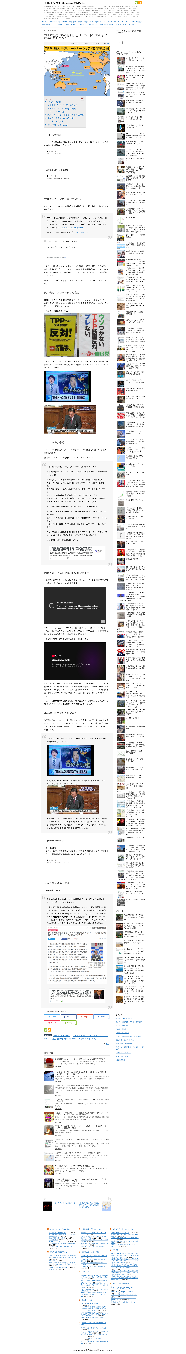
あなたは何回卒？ (137, 22)
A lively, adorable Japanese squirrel (124, 1295)
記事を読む (58, 1066)
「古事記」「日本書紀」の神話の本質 (60, 1246)
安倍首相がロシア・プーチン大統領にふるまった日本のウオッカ (80, 1059)
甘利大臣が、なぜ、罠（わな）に (62, 105)
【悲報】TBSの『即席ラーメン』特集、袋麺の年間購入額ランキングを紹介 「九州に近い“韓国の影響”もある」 (124, 1272)
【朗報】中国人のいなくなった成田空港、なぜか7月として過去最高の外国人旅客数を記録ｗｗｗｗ (125, 1277)
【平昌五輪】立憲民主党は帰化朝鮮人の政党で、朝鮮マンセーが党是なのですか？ (82, 1140)
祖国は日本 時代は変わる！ (91, 1229)
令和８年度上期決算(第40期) (58, 1267)
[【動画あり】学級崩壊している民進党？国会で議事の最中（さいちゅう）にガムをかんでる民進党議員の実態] (49, 1118)
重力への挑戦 (130, 217)
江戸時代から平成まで (71, 24)
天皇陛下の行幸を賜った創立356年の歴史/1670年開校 (65, 22)
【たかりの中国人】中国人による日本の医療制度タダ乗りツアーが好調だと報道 (135, 577)
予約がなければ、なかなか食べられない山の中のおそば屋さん (135, 712)
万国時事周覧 (120, 1060)
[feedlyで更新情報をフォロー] (136, 3)
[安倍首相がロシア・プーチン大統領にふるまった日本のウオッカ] (49, 1064)
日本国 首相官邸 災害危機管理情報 (129, 1022)
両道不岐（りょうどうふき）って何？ (118, 22)
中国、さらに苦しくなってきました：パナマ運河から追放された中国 (135, 685)
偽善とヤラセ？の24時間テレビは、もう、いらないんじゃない (135, 94)
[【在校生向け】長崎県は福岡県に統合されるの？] (49, 1091)
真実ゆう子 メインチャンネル (123, 1229)
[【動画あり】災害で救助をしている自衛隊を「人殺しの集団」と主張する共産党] (49, 1105)
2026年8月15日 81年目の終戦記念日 (93, 1266)
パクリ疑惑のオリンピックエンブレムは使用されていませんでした (135, 111)
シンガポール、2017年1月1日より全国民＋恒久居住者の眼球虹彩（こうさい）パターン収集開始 (80, 1073)
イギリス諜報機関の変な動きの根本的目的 (62, 1243)
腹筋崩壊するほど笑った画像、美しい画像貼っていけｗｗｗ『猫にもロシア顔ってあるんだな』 (94, 1277)
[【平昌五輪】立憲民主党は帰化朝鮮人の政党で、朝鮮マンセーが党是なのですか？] (49, 1145)
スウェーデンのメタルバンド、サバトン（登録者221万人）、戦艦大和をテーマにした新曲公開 (135, 152)
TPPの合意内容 (54, 102)
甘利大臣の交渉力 (55, 121)
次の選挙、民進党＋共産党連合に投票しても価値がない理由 (135, 494)
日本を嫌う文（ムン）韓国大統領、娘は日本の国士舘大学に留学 (135, 652)
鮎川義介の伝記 (53, 1240)
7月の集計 (52, 1260)
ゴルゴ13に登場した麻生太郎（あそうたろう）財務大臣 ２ (135, 306)
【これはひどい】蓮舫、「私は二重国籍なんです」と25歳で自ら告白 (135, 510)
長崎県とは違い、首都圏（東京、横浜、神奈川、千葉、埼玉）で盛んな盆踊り (134, 926)
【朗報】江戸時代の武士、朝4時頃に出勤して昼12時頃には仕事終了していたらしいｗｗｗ (94, 1294)
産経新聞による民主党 (58, 125)
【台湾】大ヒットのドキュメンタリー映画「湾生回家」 (135, 786)
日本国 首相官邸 (122, 1025)
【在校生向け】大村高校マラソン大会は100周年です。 (74, 1039)
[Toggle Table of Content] (81, 99)
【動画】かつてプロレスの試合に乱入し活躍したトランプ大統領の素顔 (135, 366)
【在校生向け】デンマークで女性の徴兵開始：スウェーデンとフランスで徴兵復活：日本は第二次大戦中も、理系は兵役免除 (131, 597)
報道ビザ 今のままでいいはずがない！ (93, 1247)
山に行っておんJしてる (88, 1312)
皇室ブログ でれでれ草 (90, 1252)
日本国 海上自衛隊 (122, 1033)
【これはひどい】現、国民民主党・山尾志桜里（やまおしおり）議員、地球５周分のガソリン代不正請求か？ (131, 485)
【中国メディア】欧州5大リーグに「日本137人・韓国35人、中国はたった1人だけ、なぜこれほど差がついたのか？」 (124, 1265)
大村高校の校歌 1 (132, 718)
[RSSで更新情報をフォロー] (139, 3)
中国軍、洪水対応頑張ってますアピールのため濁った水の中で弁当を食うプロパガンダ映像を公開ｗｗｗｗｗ (125, 1255)
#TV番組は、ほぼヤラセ (134, 500)
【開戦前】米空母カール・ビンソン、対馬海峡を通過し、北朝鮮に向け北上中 (135, 186)
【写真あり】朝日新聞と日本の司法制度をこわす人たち (135, 526)
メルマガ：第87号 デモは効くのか (92, 1338)
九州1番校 (59, 24)
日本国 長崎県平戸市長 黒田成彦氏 (128, 1036)
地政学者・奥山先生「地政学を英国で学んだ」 (92, 1323)
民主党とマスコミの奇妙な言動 (61, 108)
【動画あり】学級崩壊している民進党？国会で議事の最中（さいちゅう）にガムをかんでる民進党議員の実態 (82, 1114)
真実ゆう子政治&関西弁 (120, 1283)
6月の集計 (52, 1269)
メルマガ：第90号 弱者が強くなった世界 (93, 1328)
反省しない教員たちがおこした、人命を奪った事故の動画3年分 (134, 960)
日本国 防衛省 (121, 1029)
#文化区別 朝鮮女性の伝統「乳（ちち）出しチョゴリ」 (135, 77)
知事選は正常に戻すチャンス (120, 1233)
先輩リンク (83, 24)
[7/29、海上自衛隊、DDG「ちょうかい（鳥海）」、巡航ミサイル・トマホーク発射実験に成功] (49, 1131)
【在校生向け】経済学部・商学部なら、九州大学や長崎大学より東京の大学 (135, 745)
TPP (107, 1044)
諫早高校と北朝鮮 (132, 559)
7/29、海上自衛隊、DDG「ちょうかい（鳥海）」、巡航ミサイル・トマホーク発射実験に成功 (81, 1127)
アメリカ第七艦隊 (122, 1056)
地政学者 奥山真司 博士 (125, 1040)
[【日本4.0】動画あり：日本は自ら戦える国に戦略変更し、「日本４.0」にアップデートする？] (49, 1185)
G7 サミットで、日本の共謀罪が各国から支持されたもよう (135, 569)
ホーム (44, 22)
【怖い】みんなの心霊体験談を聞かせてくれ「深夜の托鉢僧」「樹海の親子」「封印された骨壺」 (94, 1285)
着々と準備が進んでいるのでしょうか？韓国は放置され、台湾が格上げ (135, 865)
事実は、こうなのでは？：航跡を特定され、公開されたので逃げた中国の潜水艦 (135, 339)
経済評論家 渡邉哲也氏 (124, 1043)
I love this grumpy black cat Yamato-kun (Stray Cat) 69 (122, 1287)
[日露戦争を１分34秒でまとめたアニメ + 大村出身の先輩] (49, 1158)
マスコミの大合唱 (55, 112)
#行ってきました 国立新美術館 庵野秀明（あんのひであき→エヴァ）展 (135, 135)
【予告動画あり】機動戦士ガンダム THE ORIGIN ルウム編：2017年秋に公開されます (135, 535)
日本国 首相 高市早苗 (124, 1018)
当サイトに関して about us (124, 24)
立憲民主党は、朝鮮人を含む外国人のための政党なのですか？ (135, 615)
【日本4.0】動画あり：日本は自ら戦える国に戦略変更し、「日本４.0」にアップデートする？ (80, 1180)
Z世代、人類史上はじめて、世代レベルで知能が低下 (135, 382)
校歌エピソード (100, 22)
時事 (107, 43)
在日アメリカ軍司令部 (123, 1053)
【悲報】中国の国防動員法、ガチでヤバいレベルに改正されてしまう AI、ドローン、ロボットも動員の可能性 (125, 1260)
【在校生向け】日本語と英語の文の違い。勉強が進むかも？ (135, 245)
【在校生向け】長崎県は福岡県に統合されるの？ (74, 1086)
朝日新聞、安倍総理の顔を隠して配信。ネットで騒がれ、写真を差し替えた (135, 857)
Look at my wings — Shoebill (122, 1292)
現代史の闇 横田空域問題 (57, 1238)
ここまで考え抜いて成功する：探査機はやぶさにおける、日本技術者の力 (135, 441)
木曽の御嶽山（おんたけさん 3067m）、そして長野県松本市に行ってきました (134, 934)
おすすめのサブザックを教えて (90, 1303)
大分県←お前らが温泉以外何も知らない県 (93, 1317)
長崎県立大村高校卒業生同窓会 (64, 3)
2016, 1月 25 (81, 232)
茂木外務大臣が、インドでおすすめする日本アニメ (75, 1166)
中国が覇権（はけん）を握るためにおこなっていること (135, 668)
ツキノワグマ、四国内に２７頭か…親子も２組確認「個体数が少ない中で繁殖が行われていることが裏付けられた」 (94, 1308)
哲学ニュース (86, 1271)
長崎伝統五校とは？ (48, 24)
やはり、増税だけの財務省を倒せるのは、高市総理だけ (135, 660)
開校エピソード (88, 22)
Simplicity (99, 1349)
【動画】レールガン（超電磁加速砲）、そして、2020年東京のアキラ (135, 450)
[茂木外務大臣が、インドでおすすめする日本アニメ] (49, 1171)
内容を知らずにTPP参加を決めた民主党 (65, 115)
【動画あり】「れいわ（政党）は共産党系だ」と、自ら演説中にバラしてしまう (135, 279)
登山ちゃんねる (87, 1300)
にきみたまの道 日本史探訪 (60, 1229)
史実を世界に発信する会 (58, 1252)
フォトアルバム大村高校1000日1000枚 (101, 24)
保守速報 (115, 1250)
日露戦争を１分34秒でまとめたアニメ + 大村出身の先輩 (78, 1153)
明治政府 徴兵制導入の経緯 (57, 1233)
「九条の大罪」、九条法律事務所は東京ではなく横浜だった (135, 202)
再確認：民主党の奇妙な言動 (60, 118)
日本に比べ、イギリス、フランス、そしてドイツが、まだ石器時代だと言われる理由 (134, 951)
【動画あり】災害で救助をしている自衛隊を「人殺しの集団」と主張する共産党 (82, 1100)
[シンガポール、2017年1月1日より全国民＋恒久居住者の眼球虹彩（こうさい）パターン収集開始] (49, 1077)
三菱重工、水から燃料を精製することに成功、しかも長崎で (135, 178)
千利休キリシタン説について (58, 1241)
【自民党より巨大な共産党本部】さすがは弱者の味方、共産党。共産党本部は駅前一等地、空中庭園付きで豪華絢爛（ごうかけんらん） (131, 875)
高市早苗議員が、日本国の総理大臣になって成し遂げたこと (134, 943)
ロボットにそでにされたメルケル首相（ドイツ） (135, 776)
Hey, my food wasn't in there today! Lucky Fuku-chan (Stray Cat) (124, 1301)
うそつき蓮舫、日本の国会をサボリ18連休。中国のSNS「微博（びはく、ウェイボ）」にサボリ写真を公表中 (131, 625)
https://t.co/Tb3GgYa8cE (72, 228)
